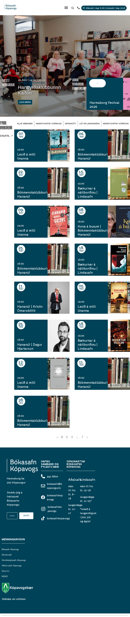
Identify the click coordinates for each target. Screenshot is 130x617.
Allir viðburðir (25, 123)
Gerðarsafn (7, 555)
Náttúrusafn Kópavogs (11, 566)
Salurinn (5, 571)
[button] (66, 7)
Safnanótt (70, 123)
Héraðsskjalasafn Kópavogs (14, 560)
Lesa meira (25, 102)
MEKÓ (5, 577)
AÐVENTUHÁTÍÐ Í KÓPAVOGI (49, 123)
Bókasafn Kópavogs (10, 550)
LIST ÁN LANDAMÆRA (89, 123)
